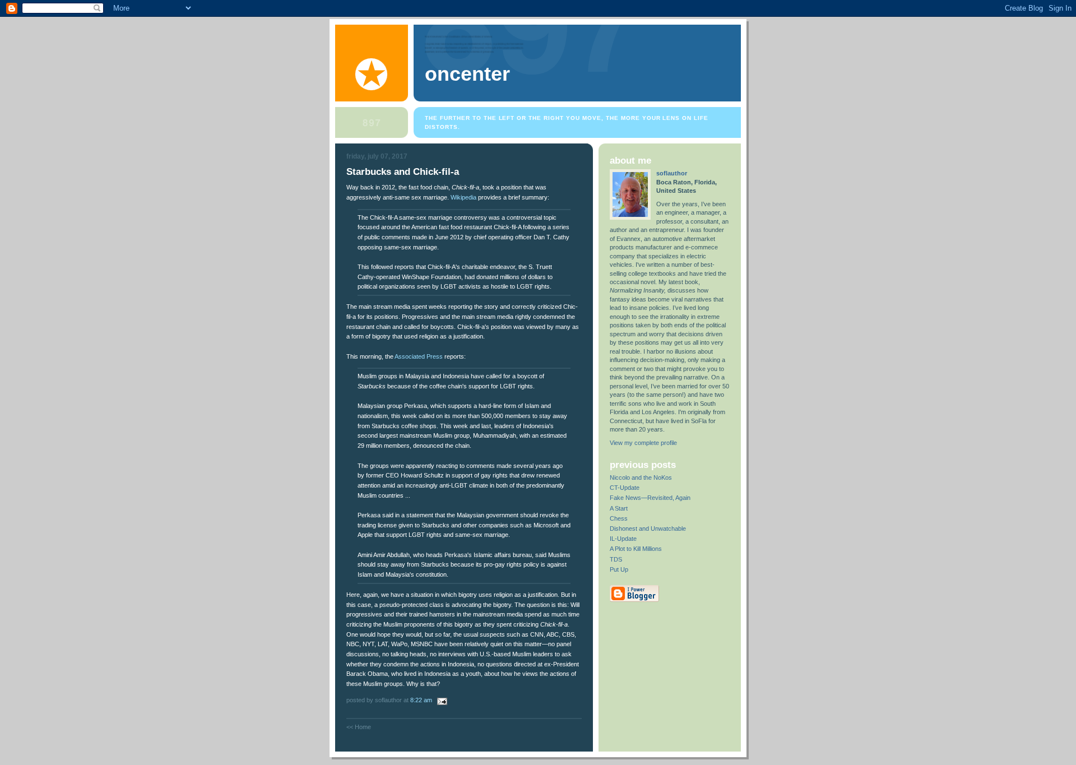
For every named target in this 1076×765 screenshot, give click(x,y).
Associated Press (419, 356)
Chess (619, 518)
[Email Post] (440, 700)
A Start (619, 508)
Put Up (619, 569)
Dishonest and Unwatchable (648, 528)
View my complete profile (643, 442)
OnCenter (467, 74)
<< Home (358, 727)
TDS (616, 559)
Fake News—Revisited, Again (650, 497)
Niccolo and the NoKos (641, 477)
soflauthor (671, 173)
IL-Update (623, 538)
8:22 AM (421, 700)
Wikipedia (463, 197)
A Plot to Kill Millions (636, 548)
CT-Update (624, 487)
